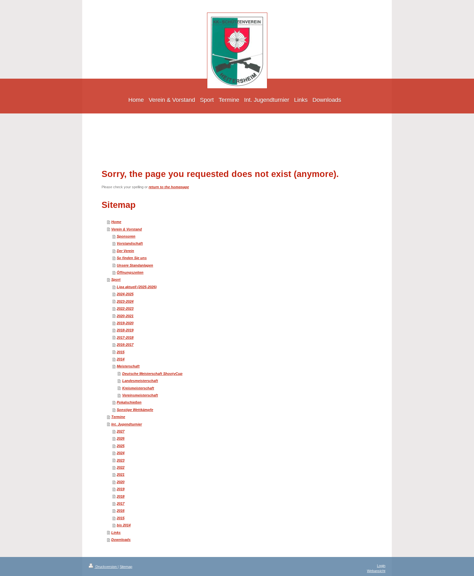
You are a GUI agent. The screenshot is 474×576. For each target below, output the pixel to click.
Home (116, 222)
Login (381, 566)
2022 (120, 467)
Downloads (121, 540)
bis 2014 (124, 525)
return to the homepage (169, 187)
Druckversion (106, 567)
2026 (120, 438)
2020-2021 (125, 316)
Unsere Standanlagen (135, 265)
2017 (120, 503)
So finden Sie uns (132, 258)
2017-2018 (125, 337)
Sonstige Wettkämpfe (135, 410)
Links (116, 532)
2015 (120, 352)
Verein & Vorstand (126, 229)
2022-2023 (125, 308)
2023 (120, 460)
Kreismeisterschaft (138, 388)
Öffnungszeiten (130, 272)
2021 (120, 474)
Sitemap (126, 567)
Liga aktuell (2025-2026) (137, 287)
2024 (120, 453)
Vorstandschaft (130, 243)
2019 (120, 489)
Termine (118, 417)
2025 (120, 446)
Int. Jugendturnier (126, 424)
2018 (120, 496)
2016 (120, 511)
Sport (116, 279)
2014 (120, 359)
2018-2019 (125, 330)
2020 (120, 482)
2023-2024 (125, 301)
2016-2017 (125, 345)
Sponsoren (126, 236)
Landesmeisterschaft (140, 381)
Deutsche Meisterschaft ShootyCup (152, 374)
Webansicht (376, 571)
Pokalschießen (129, 402)
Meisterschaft (128, 366)
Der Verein (125, 251)
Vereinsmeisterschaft (140, 395)
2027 (120, 431)
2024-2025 (125, 294)
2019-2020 (125, 323)
